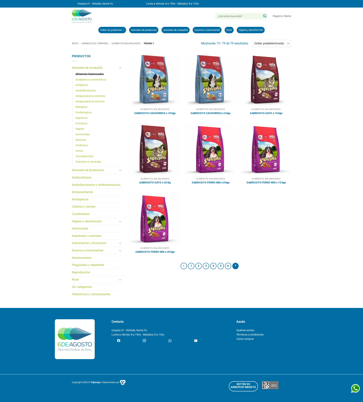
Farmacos (81, 123)
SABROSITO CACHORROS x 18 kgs (155, 113)
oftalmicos (81, 145)
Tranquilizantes (84, 156)
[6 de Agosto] (83, 16)
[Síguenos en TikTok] (170, 341)
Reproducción (81, 272)
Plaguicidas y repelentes (88, 265)
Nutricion (80, 139)
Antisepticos (80, 199)
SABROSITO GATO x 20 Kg (155, 182)
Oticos (79, 150)
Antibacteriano (81, 177)
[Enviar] (264, 16)
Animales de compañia (175, 30)
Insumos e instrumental (207, 30)
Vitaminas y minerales (88, 161)
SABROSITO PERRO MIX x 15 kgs (266, 182)
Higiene (79, 129)
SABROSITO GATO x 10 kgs (266, 113)
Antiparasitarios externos (90, 96)
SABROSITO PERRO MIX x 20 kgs (155, 252)
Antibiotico (81, 85)
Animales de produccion (144, 30)
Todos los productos (111, 30)
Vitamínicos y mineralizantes (91, 294)
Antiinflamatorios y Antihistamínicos (96, 185)
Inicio (75, 43)
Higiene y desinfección (251, 30)
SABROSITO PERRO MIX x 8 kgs (211, 182)
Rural (229, 30)
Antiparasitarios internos (90, 101)
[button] (282, 16)
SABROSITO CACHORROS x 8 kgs (210, 113)
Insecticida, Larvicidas (86, 236)
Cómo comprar (245, 339)
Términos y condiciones (250, 334)
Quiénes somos (245, 330)
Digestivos (81, 118)
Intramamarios (82, 258)
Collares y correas (83, 206)
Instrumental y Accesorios (89, 243)
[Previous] (184, 266)
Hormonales (82, 134)
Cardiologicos (83, 112)
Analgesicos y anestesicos (90, 79)
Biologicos (81, 107)
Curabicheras (80, 214)
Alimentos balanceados (126, 43)
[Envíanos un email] (196, 341)
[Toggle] (120, 68)
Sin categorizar (82, 287)
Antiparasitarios (82, 192)
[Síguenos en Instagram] (144, 341)
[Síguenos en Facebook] (119, 341)
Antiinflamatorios (85, 90)
